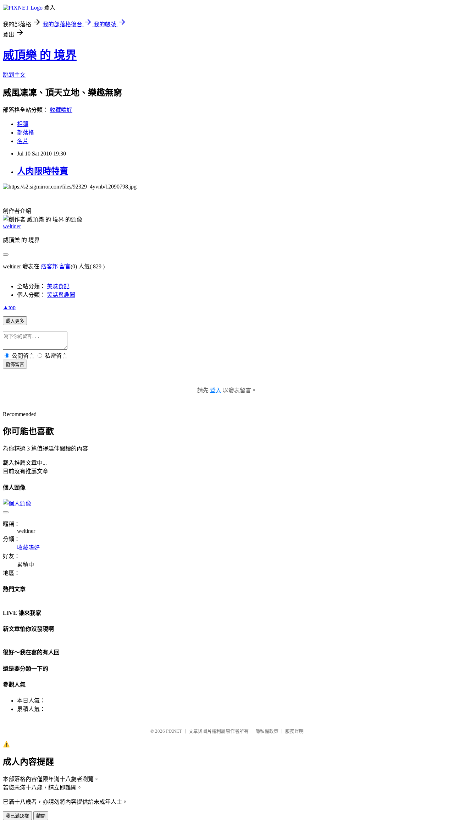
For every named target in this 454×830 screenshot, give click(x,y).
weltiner (12, 226)
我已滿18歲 (17, 816)
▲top (9, 307)
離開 (40, 816)
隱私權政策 (266, 731)
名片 (22, 141)
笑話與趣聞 (61, 295)
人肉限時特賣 (42, 171)
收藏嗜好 (61, 110)
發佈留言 (15, 364)
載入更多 (15, 321)
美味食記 (58, 286)
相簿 (22, 124)
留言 (65, 266)
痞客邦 (49, 266)
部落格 (25, 133)
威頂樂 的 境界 (40, 55)
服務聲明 (294, 731)
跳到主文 (14, 75)
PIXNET (174, 731)
